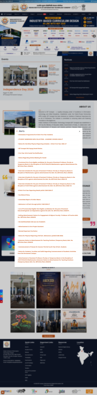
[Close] (79, 131)
